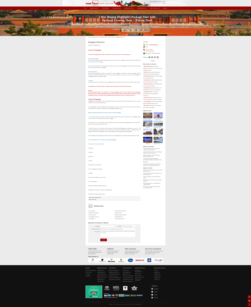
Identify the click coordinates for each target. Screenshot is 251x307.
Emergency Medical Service (121, 214)
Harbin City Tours (138, 275)
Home (85, 8)
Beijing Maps (145, 161)
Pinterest (156, 297)
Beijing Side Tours (100, 281)
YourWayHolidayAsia (153, 44)
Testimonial (88, 274)
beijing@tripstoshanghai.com (112, 297)
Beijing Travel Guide (147, 168)
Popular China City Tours (159, 268)
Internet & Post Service (96, 197)
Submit (103, 239)
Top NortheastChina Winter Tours (138, 271)
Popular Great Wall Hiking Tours (115, 277)
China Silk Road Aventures (128, 277)
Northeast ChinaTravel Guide (138, 280)
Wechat (249, 300)
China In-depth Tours (127, 272)
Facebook (156, 288)
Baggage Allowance (120, 37)
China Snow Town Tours (139, 277)
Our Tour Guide (88, 272)
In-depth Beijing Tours (101, 274)
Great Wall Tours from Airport (114, 279)
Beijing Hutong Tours (101, 272)
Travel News (88, 275)
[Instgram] (155, 57)
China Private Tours (117, 8)
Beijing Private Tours (94, 8)
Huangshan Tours (157, 275)
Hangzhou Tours (157, 277)
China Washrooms (119, 216)
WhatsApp (249, 297)
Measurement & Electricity (120, 210)
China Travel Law (92, 214)
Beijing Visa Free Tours (101, 277)
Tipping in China (118, 212)
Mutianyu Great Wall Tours (114, 270)
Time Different (92, 218)
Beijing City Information (148, 146)
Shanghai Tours (157, 272)
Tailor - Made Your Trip (155, 8)
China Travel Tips (111, 37)
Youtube (156, 294)
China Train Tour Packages (128, 275)
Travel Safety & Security (94, 216)
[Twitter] (152, 57)
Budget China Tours (126, 274)
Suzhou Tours (156, 279)
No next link (94, 199)
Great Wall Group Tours (113, 275)
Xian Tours (156, 270)
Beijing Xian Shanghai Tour (128, 281)
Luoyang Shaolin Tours (142, 8)
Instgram (156, 291)
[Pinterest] (158, 57)
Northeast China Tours (129, 8)
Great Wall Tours (105, 8)
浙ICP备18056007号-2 (138, 304)
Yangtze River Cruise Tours (128, 279)
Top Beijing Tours (100, 270)
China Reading (92, 210)
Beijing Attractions (147, 110)
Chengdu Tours (157, 274)
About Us (165, 8)
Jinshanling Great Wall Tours (114, 274)
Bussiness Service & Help (91, 270)
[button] (124, 34)
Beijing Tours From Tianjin (102, 275)
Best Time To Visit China (94, 212)
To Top (249, 305)
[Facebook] (149, 57)
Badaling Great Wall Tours (114, 272)
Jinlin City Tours (138, 273)
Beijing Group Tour (100, 279)
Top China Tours (126, 270)
